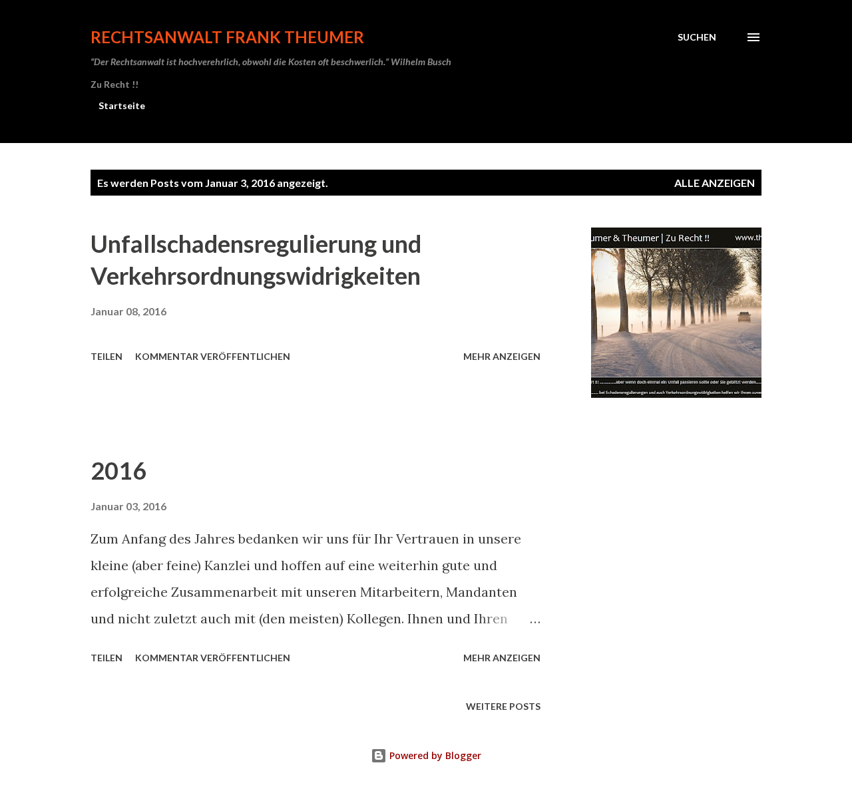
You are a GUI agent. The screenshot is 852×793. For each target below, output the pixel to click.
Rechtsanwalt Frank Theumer (227, 37)
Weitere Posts (503, 706)
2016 (118, 470)
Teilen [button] (106, 356)
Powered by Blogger (434, 755)
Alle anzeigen (714, 182)
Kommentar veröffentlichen (212, 356)
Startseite (122, 105)
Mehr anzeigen (501, 356)
